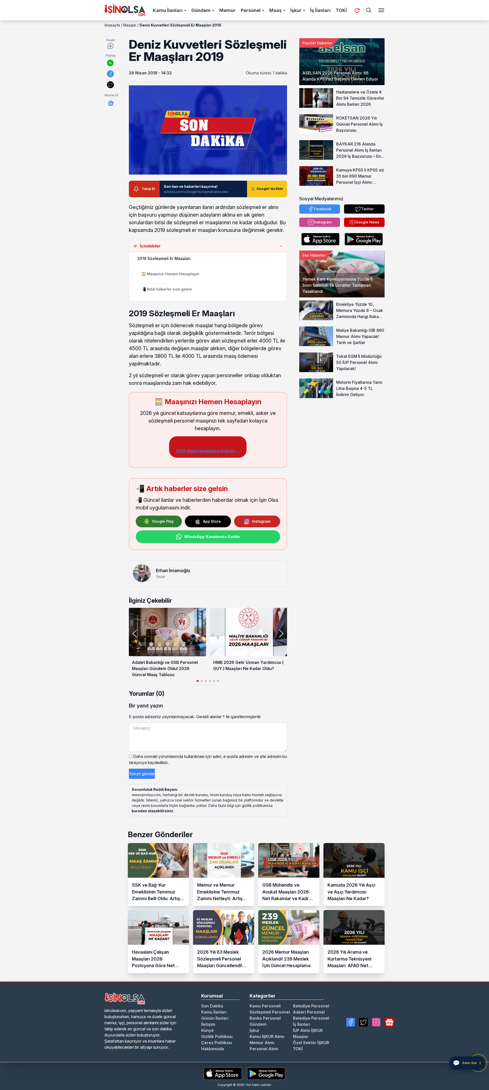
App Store (212, 521)
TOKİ (341, 10)
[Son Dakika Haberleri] (357, 10)
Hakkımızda (212, 1048)
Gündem (201, 10)
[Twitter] (363, 1022)
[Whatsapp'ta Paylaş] (110, 63)
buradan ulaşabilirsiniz (152, 811)
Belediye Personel (311, 1005)
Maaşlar (129, 25)
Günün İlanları (214, 1018)
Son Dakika (212, 1005)
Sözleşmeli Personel (270, 1012)
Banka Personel (265, 1018)
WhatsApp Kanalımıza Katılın (212, 536)
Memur (227, 10)
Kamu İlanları (168, 10)
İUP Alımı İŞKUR (308, 1030)
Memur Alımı (262, 1042)
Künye (207, 1030)
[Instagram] (376, 1022)
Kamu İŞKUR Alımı (267, 1036)
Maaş (275, 10)
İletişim (208, 1024)
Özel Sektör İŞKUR (311, 1042)
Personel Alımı (264, 1048)
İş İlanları (320, 10)
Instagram (261, 521)
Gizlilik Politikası (217, 1036)
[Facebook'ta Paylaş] (110, 73)
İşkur (296, 10)
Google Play (163, 521)
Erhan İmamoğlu (173, 570)
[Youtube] (389, 1022)
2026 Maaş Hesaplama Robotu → (207, 450)
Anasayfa (112, 25)
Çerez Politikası (216, 1042)
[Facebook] (350, 1022)
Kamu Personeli (265, 1005)
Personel (251, 10)
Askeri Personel (309, 1012)
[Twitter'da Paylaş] (110, 84)
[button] (281, 633)
